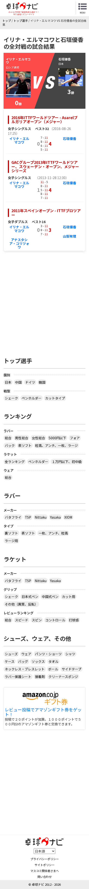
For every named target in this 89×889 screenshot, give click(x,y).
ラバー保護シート (18, 676)
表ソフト (25, 445)
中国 (18, 382)
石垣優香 (69, 138)
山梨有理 (69, 236)
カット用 (68, 596)
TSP (28, 517)
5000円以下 (57, 438)
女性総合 (38, 438)
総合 (8, 438)
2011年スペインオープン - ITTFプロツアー (46, 213)
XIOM (68, 517)
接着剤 (40, 676)
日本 (8, 382)
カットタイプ (55, 398)
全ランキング (15, 461)
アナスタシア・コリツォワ (19, 243)
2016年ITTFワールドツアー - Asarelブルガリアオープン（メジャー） (44, 120)
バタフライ (13, 517)
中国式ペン (50, 596)
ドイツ (30, 382)
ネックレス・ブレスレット (25, 669)
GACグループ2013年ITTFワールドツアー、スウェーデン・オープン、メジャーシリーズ (45, 166)
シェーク (11, 398)
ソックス (38, 661)
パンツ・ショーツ (48, 653)
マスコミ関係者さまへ (44, 871)
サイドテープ (71, 669)
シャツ (70, 653)
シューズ (11, 653)
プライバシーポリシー (44, 859)
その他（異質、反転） (21, 604)
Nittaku (41, 517)
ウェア (26, 653)
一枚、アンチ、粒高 (53, 533)
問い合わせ (44, 877)
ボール (53, 669)
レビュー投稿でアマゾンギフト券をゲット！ (43, 712)
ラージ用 (11, 540)
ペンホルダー (32, 398)
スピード (21, 620)
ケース (9, 661)
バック (10, 445)
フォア (75, 438)
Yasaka (55, 517)
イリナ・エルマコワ (19, 140)
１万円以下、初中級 (67, 461)
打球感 (74, 620)
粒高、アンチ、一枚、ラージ (56, 445)
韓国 (42, 382)
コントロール (55, 620)
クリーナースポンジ (63, 676)
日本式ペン (30, 596)
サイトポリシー (45, 865)
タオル (53, 661)
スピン (37, 620)
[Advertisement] (44, 301)
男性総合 (21, 438)
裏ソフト (11, 533)
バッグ (23, 661)
